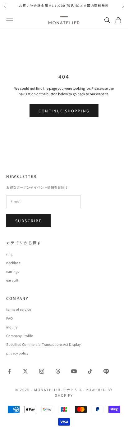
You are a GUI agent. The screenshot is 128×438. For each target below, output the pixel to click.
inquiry (12, 326)
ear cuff (12, 280)
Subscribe (28, 220)
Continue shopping (64, 110)
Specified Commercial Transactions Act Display (43, 344)
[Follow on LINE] (106, 371)
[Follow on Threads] (58, 371)
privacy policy (17, 352)
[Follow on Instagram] (42, 371)
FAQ (9, 318)
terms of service (18, 309)
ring (9, 253)
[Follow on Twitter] (25, 371)
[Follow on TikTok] (90, 371)
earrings (12, 271)
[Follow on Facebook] (9, 371)
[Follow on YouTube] (74, 371)
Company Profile (19, 335)
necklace (13, 262)
